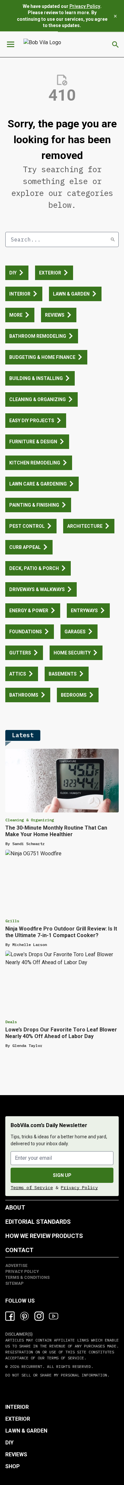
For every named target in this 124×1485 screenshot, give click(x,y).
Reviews (16, 1454)
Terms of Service (32, 1187)
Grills (12, 921)
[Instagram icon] (39, 1316)
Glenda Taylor (27, 1045)
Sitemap (14, 1283)
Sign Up (62, 1175)
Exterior (17, 1419)
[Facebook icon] (10, 1316)
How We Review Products (44, 1235)
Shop (12, 1466)
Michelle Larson (29, 944)
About (15, 1207)
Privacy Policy (84, 6)
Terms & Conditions (27, 1277)
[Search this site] (115, 44)
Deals (11, 1022)
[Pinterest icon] (24, 1316)
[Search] (113, 239)
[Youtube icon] (53, 1316)
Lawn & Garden (26, 1431)
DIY (9, 1442)
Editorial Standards (38, 1221)
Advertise (16, 1265)
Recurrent (30, 1366)
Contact (19, 1250)
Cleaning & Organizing (29, 820)
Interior (17, 1407)
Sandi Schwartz (28, 843)
